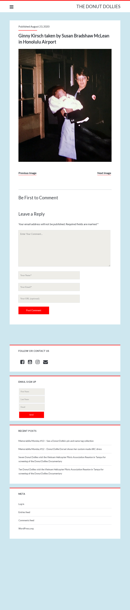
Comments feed (26, 520)
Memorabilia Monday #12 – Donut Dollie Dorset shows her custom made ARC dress (60, 449)
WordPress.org (26, 528)
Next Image (104, 173)
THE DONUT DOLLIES (98, 6)
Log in (21, 504)
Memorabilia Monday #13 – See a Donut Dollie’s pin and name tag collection (56, 441)
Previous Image (27, 173)
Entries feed (24, 512)
